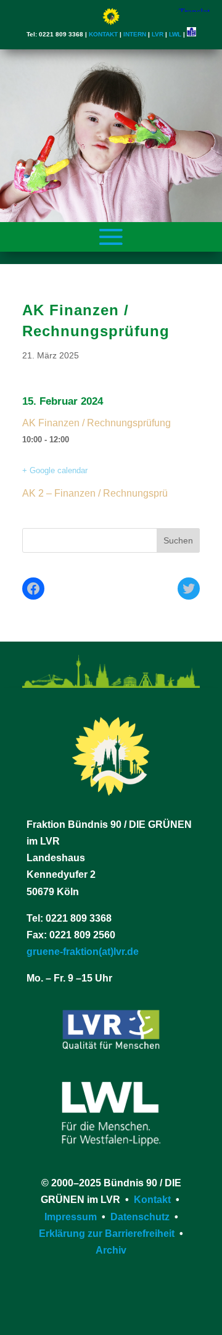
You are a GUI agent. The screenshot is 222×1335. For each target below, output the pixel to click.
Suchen (178, 540)
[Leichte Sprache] (191, 34)
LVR (157, 34)
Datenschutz (140, 1217)
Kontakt (152, 1199)
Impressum (70, 1217)
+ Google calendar (55, 470)
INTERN (134, 34)
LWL (175, 34)
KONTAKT (103, 34)
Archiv (111, 1250)
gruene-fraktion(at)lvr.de (83, 951)
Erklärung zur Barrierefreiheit (107, 1233)
